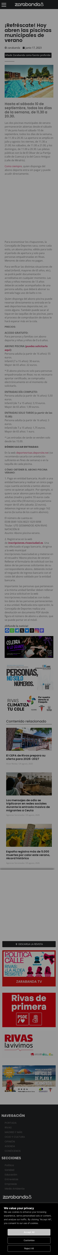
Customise (29, 1240)
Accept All (29, 1232)
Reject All (29, 1248)
